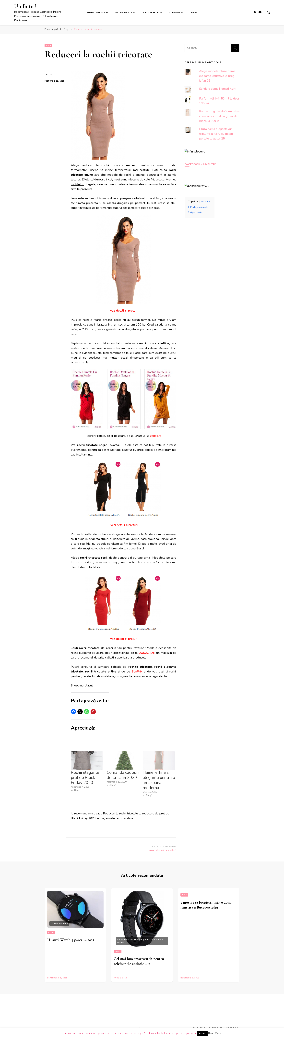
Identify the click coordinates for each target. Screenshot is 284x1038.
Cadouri (174, 12)
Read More (214, 1033)
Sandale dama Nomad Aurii (217, 89)
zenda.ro (155, 436)
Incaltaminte (123, 12)
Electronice (150, 12)
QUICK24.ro (147, 653)
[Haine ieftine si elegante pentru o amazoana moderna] (159, 760)
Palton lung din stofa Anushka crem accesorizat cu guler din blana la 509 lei (219, 116)
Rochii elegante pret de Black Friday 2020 (85, 777)
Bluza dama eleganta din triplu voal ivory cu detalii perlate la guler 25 (216, 133)
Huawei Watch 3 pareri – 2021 (70, 939)
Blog (193, 12)
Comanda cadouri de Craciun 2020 (123, 775)
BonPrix (137, 671)
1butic (48, 75)
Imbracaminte (96, 12)
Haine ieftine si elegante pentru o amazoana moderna (159, 780)
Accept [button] (202, 1033)
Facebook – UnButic (200, 164)
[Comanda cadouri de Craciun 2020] (123, 760)
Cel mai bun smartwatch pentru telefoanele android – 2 (139, 961)
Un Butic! (25, 6)
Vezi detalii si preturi (123, 311)
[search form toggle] (268, 12)
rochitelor (77, 184)
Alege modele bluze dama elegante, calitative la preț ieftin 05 (217, 76)
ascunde (205, 201)
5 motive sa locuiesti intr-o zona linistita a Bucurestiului (205, 905)
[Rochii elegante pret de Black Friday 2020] (87, 760)
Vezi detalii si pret (122, 525)
